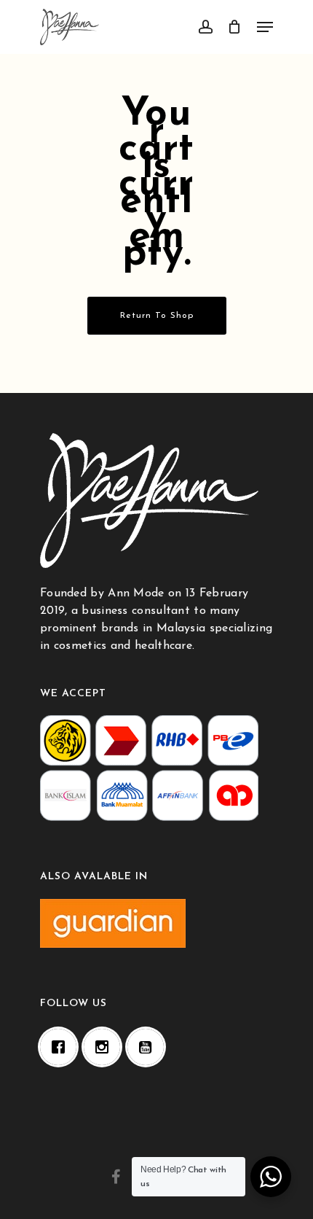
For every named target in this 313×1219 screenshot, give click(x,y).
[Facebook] (62, 1047)
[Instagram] (105, 1047)
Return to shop (157, 315)
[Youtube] (149, 1047)
